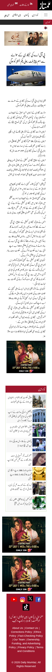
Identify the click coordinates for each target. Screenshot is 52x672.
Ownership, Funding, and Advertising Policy (24, 643)
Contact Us (32, 628)
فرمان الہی (10, 4)
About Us (18, 628)
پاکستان (31, 617)
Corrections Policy (22, 631)
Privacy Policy (26, 647)
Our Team (19, 639)
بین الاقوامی (22, 617)
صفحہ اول (39, 617)
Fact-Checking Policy (30, 635)
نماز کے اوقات (24, 4)
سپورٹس (13, 617)
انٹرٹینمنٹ (36, 620)
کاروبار (27, 620)
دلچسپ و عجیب (18, 620)
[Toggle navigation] (46, 15)
